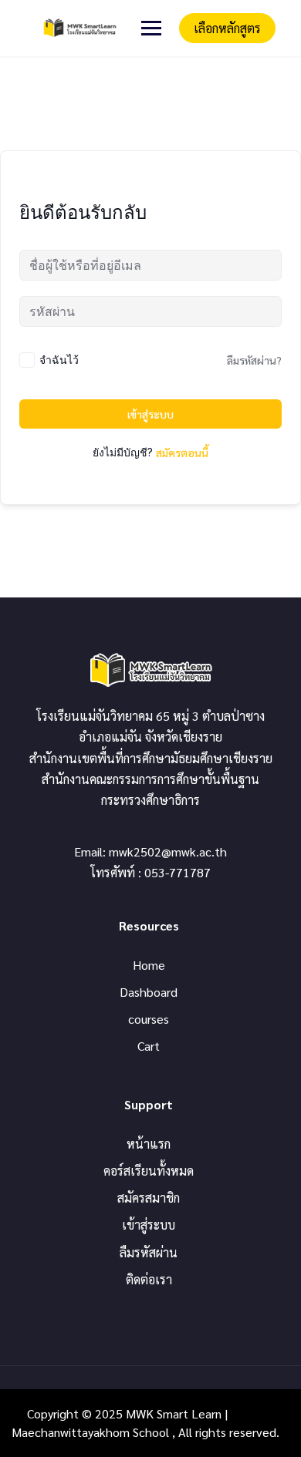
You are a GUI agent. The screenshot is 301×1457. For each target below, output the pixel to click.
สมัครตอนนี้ (182, 452)
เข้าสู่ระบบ (150, 414)
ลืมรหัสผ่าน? (254, 360)
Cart (148, 1046)
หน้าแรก (149, 1144)
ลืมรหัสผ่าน (149, 1252)
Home (149, 965)
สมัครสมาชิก (148, 1197)
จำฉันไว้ (59, 359)
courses (148, 1019)
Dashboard (149, 992)
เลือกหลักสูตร (227, 28)
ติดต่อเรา (149, 1279)
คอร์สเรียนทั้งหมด (148, 1171)
